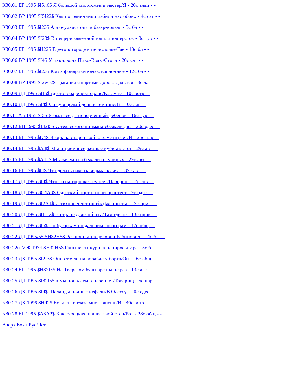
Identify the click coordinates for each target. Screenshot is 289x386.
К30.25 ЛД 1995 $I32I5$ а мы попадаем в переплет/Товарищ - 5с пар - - (80, 280)
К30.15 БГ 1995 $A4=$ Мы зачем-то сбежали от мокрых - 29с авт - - (76, 159)
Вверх (9, 325)
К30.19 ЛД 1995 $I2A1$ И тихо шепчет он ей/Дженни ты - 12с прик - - (79, 203)
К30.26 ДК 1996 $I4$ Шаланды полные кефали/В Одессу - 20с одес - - (79, 291)
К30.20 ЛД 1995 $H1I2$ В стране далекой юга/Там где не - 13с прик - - (79, 214)
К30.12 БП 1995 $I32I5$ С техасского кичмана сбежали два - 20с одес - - (81, 126)
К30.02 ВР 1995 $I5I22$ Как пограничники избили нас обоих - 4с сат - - (81, 16)
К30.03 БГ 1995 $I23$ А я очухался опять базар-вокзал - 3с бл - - (72, 27)
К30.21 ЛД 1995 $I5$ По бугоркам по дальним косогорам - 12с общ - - (78, 225)
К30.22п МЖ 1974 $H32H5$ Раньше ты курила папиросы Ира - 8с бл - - (81, 247)
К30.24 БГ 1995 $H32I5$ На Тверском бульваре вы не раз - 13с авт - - (77, 269)
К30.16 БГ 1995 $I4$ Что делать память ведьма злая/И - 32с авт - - (74, 170)
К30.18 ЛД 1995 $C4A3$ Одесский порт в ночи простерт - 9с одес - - (77, 192)
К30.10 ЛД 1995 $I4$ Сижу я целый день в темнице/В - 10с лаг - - (74, 104)
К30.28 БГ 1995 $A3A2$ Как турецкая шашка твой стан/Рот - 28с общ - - (82, 313)
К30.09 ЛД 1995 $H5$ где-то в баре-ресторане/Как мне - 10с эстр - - (76, 93)
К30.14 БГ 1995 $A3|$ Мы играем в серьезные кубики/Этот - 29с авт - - (80, 148)
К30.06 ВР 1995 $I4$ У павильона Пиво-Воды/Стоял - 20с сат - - (72, 60)
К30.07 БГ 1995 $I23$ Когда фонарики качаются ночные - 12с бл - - (75, 71)
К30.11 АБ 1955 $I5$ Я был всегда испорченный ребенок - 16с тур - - (78, 115)
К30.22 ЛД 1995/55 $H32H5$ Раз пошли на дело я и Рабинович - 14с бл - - (83, 236)
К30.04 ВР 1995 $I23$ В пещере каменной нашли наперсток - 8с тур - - (80, 38)
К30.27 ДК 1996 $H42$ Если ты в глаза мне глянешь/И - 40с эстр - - (76, 302)
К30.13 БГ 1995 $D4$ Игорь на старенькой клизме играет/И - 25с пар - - (80, 137)
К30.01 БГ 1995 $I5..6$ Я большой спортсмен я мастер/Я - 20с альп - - (79, 5)
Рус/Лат (37, 325)
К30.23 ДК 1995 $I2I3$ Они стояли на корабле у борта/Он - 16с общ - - (79, 258)
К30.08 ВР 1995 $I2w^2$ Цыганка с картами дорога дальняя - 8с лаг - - (79, 82)
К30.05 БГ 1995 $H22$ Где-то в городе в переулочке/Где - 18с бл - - (75, 49)
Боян (22, 325)
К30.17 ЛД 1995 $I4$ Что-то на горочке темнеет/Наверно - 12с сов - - (78, 181)
